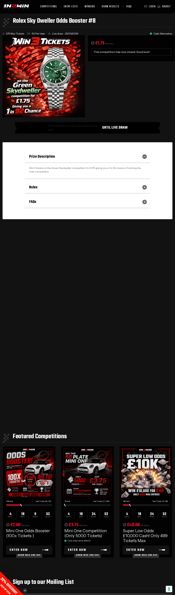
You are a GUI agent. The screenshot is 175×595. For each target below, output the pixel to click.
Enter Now (19, 550)
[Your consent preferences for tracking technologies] (169, 589)
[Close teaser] (25, 590)
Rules (33, 187)
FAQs (32, 202)
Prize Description (42, 156)
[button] (12, 583)
